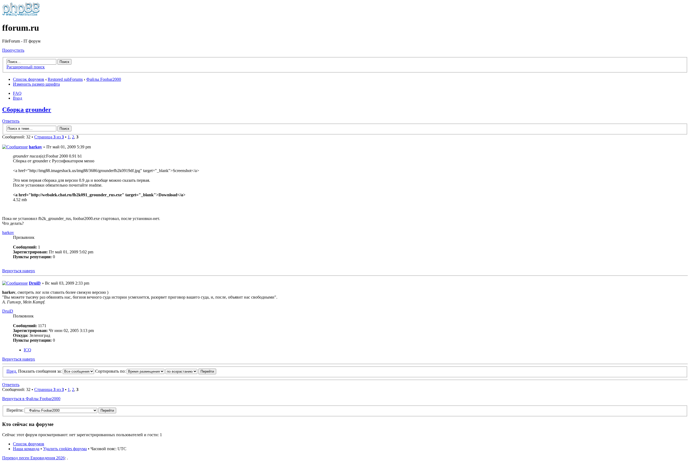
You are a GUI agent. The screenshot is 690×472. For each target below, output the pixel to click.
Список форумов (28, 79)
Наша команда (26, 448)
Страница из (49, 137)
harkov (35, 147)
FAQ (17, 93)
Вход (17, 98)
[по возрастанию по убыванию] (190, 371)
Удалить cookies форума (65, 448)
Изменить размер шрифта (36, 84)
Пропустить (13, 50)
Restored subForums (65, 79)
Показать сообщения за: (40, 371)
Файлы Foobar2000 (103, 79)
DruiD (35, 283)
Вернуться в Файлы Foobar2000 (31, 398)
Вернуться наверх (18, 270)
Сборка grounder (26, 109)
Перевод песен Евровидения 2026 (33, 458)
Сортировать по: (111, 371)
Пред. (11, 371)
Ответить (10, 121)
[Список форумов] (21, 14)
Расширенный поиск (25, 67)
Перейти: (14, 410)
